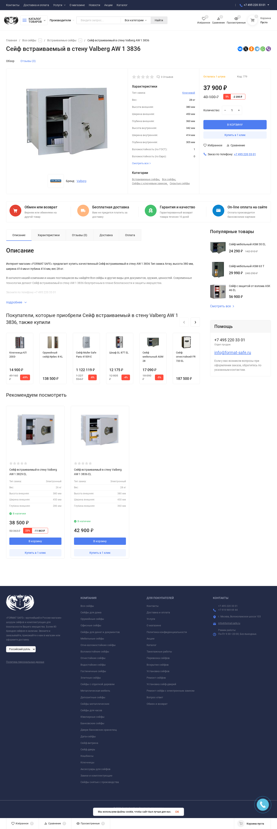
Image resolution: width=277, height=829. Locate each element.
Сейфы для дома (91, 612)
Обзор (10, 61)
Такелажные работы (159, 651)
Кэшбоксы (87, 755)
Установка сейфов (158, 671)
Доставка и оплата (158, 612)
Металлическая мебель (95, 690)
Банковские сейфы (92, 723)
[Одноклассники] (251, 48)
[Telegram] (257, 48)
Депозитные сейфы (93, 697)
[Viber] (268, 48)
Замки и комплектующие (96, 775)
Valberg (81, 181)
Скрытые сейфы (180, 183)
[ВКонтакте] (240, 48)
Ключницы (87, 762)
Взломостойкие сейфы (95, 651)
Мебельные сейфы (92, 638)
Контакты (153, 605)
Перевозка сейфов (158, 658)
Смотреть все (220, 306)
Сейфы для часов (91, 710)
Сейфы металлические (95, 703)
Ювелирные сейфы (92, 716)
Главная (11, 40)
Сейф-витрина (89, 742)
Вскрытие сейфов (158, 664)
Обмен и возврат (157, 703)
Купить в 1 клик (235, 135)
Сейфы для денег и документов (100, 632)
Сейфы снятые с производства (100, 782)
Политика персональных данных (25, 662)
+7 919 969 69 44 (228, 609)
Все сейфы (29, 40)
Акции (151, 638)
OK (177, 811)
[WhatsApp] (262, 48)
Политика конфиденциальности (167, 632)
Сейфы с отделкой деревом (98, 684)
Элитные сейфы (91, 677)
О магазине (154, 625)
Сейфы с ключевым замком (149, 183)
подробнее (14, 302)
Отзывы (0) (28, 61)
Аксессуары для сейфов (95, 769)
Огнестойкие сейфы (93, 658)
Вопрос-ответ (155, 697)
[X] (245, 48)
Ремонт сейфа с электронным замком (170, 690)
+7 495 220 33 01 (255, 4)
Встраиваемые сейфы (61, 40)
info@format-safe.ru (232, 352)
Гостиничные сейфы (93, 671)
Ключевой (188, 92)
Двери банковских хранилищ (99, 729)
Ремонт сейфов (156, 677)
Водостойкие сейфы (93, 664)
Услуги (151, 618)
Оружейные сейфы (92, 618)
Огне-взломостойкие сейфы (98, 645)
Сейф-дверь (88, 749)
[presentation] (184, 322)
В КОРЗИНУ (235, 124)
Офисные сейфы (91, 625)
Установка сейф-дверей (161, 684)
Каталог (151, 645)
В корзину (35, 541)
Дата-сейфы (88, 736)
